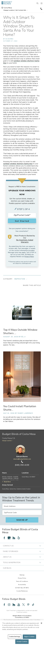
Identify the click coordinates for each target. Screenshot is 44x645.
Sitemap (22, 575)
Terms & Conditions (22, 581)
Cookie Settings (14, 637)
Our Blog (7, 568)
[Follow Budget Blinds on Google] (9, 538)
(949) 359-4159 (41, 9)
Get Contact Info (20, 10)
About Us (7, 557)
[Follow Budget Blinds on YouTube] (19, 604)
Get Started (22, 221)
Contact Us (8, 546)
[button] (8, 10)
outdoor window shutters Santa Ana (17, 164)
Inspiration (19, 279)
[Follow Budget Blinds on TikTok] (33, 604)
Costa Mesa (8, 8)
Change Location (7, 440)
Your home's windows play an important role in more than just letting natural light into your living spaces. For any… (21, 343)
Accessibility (22, 584)
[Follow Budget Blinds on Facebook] (4, 538)
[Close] (41, 623)
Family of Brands (10, 551)
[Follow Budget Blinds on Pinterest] (28, 604)
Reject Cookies (29, 637)
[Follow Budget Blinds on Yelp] (19, 538)
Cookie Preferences (22, 591)
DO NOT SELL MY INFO (22, 588)
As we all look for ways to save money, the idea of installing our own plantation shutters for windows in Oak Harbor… (21, 419)
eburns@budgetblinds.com (22, 459)
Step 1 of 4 (23, 209)
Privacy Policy (29, 257)
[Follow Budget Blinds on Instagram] (9, 604)
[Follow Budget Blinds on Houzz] (14, 538)
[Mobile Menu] (42, 3)
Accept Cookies (22, 642)
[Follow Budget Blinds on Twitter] (23, 604)
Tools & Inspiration (11, 562)
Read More (7, 482)
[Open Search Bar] (38, 3)
